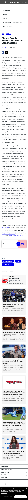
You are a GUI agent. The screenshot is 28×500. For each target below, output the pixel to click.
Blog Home (6, 11)
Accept (20, 496)
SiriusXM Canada (6, 475)
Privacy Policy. (4, 493)
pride (18, 261)
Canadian (8, 33)
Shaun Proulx (7, 264)
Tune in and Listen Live (9, 244)
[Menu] (2, 2)
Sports (5, 19)
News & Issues (7, 27)
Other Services (5, 472)
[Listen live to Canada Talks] (5, 280)
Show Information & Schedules (16, 283)
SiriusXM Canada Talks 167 (15, 236)
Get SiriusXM (4, 466)
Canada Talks (7, 261)
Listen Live (22, 244)
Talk (3, 33)
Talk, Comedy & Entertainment (12, 23)
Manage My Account (6, 469)
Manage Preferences (7, 496)
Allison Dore (5, 228)
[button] (3, 52)
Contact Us (4, 477)
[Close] (26, 489)
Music (5, 15)
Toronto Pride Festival (8, 233)
